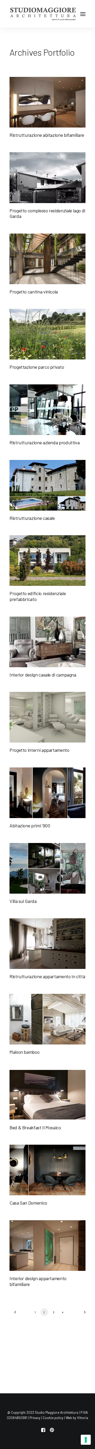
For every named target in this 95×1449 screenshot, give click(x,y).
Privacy (35, 1418)
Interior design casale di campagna (43, 675)
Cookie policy (53, 1418)
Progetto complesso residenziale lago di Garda (47, 213)
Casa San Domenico (28, 1203)
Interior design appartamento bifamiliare (38, 1281)
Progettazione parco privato (37, 367)
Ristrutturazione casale (32, 518)
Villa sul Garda (23, 901)
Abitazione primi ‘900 (30, 825)
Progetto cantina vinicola (34, 292)
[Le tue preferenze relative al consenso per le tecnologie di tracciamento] (86, 1440)
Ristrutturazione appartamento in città (47, 976)
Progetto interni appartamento (39, 750)
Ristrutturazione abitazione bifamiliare (47, 135)
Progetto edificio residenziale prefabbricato (38, 596)
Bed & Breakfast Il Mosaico (35, 1127)
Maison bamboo (24, 1052)
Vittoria (82, 1418)
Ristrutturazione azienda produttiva (44, 442)
